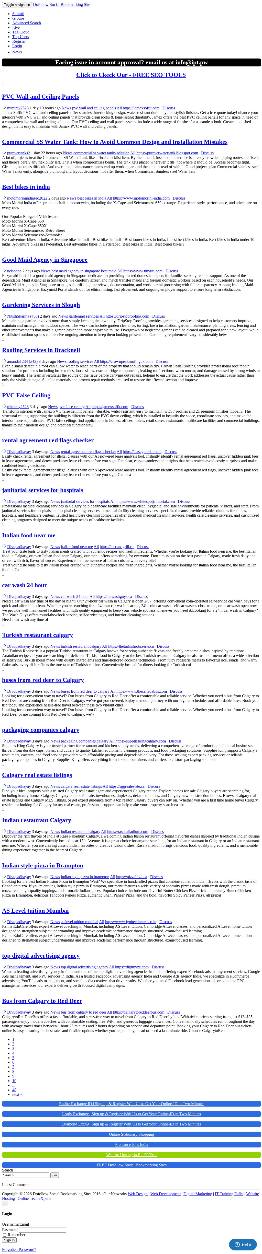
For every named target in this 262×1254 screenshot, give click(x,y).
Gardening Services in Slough (41, 304)
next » (17, 1094)
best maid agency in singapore (75, 271)
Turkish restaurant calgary (37, 635)
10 (14, 1080)
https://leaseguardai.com (142, 451)
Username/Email (15, 1224)
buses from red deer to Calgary (43, 680)
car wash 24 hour (24, 585)
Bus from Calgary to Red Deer (42, 1000)
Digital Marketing (197, 1194)
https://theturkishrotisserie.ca (131, 646)
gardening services (84, 316)
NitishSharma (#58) (23, 316)
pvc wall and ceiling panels (94, 108)
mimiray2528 (18, 108)
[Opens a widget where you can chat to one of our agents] (243, 1245)
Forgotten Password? (19, 1249)
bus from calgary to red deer (83, 1012)
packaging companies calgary (40, 729)
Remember (16, 1235)
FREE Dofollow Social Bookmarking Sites (132, 1165)
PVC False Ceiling (26, 395)
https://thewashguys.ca (114, 596)
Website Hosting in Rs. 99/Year (131, 1155)
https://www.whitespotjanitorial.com (145, 501)
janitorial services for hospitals (42, 490)
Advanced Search (26, 23)
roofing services (80, 361)
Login (17, 46)
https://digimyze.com (132, 967)
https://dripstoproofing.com (127, 316)
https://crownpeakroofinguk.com (126, 361)
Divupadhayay (19, 451)
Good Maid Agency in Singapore (45, 259)
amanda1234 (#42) (22, 361)
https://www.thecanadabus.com (141, 691)
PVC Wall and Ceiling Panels (40, 96)
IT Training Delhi (229, 1194)
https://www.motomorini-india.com (141, 198)
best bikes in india (91, 198)
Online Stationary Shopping (131, 1134)
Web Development (165, 1194)
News (17, 52)
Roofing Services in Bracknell (41, 350)
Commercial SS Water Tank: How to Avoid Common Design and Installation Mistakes (114, 141)
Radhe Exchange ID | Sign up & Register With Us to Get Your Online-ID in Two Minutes (131, 1103)
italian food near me (77, 546)
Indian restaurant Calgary (36, 820)
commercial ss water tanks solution (101, 153)
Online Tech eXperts (34, 1198)
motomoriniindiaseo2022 (27, 198)
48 (14, 1090)
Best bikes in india (26, 186)
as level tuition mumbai (79, 922)
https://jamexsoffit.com (141, 108)
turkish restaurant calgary (81, 646)
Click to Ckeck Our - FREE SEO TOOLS (131, 75)
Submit (18, 13)
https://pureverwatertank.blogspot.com (167, 153)
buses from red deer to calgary (85, 691)
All (119, 108)
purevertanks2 (18, 153)
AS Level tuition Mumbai (35, 910)
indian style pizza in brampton (85, 877)
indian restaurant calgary (80, 831)
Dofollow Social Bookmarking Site (61, 4)
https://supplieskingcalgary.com (140, 741)
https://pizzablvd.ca (131, 877)
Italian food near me (29, 535)
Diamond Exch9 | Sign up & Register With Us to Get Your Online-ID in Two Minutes (131, 1124)
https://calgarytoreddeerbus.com (138, 1012)
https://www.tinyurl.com (142, 271)
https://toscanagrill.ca (117, 546)
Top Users (20, 36)
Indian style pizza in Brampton (42, 865)
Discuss (168, 108)
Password (10, 1229)
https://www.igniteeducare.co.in (130, 922)
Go (54, 1175)
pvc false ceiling (72, 406)
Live (16, 27)
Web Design (138, 1194)
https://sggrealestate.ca (127, 786)
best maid (108, 271)
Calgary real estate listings (37, 775)
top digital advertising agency (41, 955)
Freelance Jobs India (131, 1144)
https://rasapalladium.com (127, 831)
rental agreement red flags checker (48, 440)
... (13, 1085)
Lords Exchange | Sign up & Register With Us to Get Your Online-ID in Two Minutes (131, 1114)
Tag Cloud (20, 32)
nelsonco (14, 271)
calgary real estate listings (81, 786)
